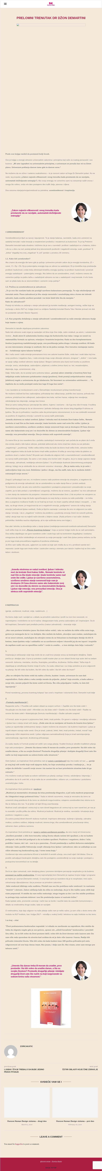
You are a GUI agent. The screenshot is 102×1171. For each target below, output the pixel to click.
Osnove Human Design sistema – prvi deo (75, 1121)
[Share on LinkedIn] (53, 1037)
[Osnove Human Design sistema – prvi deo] (75, 1102)
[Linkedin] (89, 4)
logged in (19, 1144)
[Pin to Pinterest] (50, 1037)
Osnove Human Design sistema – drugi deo (27, 1121)
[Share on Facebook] (48, 1037)
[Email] (92, 4)
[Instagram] (87, 4)
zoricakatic (26, 1046)
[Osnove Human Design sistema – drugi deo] (27, 1102)
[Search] (96, 4)
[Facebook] (84, 4)
